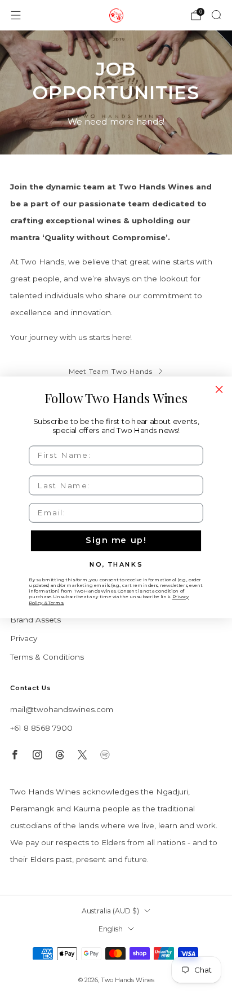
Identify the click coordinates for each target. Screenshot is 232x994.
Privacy (23, 638)
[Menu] (15, 15)
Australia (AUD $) (110, 911)
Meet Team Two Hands (111, 371)
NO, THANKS (116, 563)
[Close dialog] (218, 388)
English (111, 929)
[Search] (216, 14)
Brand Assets (35, 619)
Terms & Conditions (47, 656)
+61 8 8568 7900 (41, 727)
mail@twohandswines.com (61, 709)
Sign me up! (116, 540)
